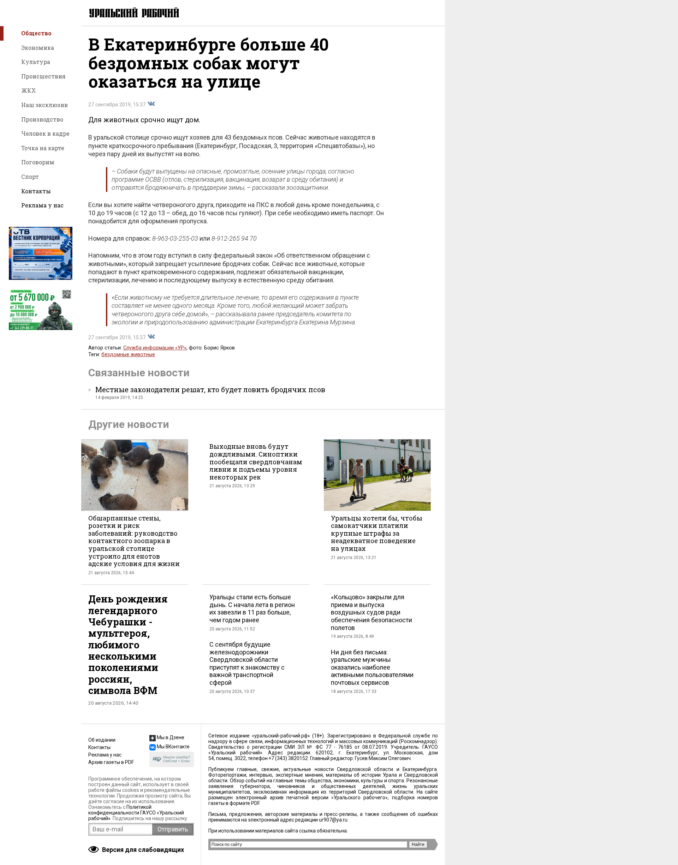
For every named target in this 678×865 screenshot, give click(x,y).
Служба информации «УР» (154, 348)
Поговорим (37, 162)
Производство (42, 119)
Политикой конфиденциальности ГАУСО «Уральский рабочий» (136, 812)
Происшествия (43, 76)
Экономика (37, 47)
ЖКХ (28, 90)
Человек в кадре (45, 133)
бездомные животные (128, 355)
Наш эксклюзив (44, 104)
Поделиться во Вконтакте (151, 104)
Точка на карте (42, 148)
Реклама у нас (42, 205)
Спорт (30, 176)
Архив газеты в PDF (111, 762)
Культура (35, 61)
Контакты (36, 191)
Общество (36, 33)
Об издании (101, 740)
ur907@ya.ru (333, 820)
